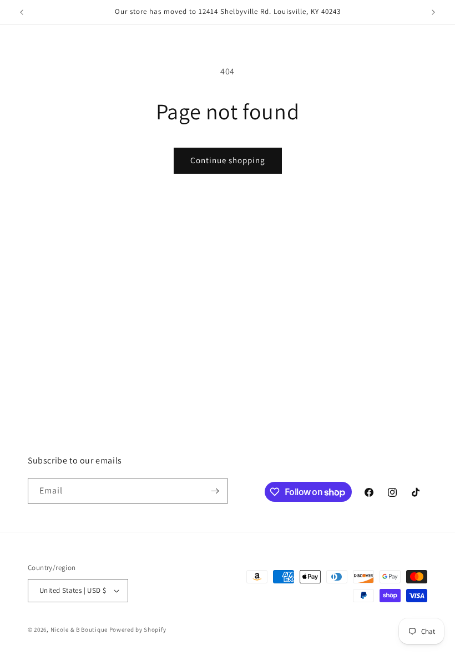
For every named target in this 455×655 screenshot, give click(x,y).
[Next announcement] (433, 12)
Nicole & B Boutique (79, 629)
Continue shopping (227, 160)
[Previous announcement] (21, 12)
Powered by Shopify (137, 629)
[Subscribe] (215, 491)
